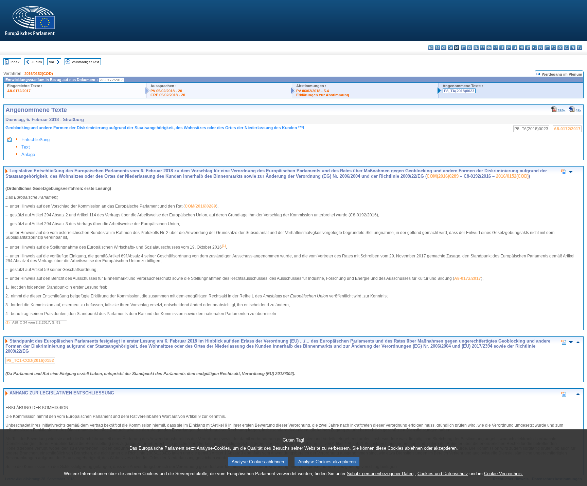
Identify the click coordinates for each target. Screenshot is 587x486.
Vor (51, 62)
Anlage (28, 154)
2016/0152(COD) (38, 74)
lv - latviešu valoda (508, 47)
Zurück (37, 62)
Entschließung (35, 139)
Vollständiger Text (85, 62)
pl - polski (540, 47)
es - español (437, 47)
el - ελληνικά (469, 47)
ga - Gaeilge (489, 47)
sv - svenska (579, 47)
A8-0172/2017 (19, 91)
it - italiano (501, 47)
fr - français (482, 47)
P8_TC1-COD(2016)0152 (30, 360)
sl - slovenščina (566, 47)
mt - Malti (527, 47)
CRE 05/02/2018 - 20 (167, 95)
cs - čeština (443, 47)
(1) (7, 322)
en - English (476, 47)
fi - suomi (572, 47)
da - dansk (450, 47)
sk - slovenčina (560, 47)
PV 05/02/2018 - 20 (166, 91)
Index (15, 62)
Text (25, 147)
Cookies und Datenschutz (442, 473)
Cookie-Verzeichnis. (503, 473)
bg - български (430, 47)
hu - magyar (521, 47)
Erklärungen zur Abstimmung (322, 95)
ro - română (553, 47)
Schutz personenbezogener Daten (380, 473)
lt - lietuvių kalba (514, 47)
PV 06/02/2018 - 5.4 (312, 91)
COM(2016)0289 (443, 176)
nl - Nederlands (534, 47)
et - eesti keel (463, 47)
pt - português (547, 47)
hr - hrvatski (495, 47)
